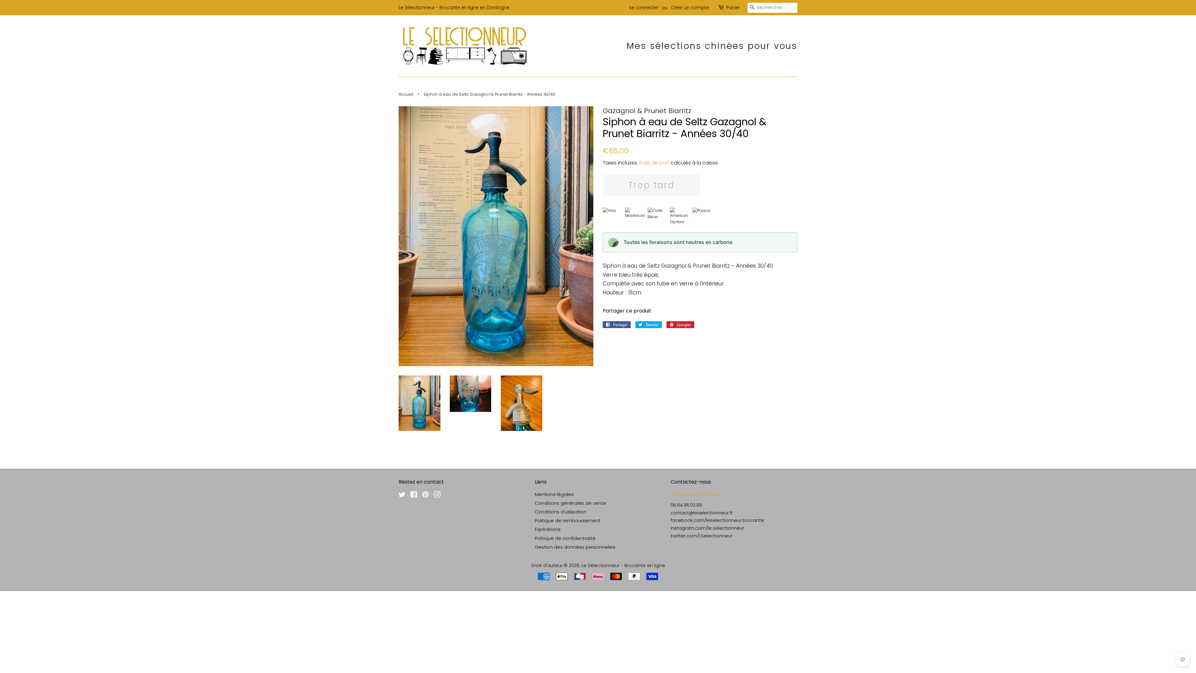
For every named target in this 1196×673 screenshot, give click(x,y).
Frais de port (654, 162)
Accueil (406, 94)
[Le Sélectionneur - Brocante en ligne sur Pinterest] (425, 496)
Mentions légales (554, 494)
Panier (733, 7)
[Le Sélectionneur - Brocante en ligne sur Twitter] (402, 496)
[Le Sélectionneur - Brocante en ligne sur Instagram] (437, 496)
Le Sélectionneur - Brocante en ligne (623, 565)
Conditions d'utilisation (560, 512)
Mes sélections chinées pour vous (712, 46)
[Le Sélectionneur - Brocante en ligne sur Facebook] (413, 496)
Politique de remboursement (567, 521)
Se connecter (643, 7)
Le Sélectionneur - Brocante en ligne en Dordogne (454, 7)
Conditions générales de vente (570, 503)
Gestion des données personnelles (575, 547)
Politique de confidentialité (565, 538)
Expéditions (548, 529)
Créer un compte (690, 7)
